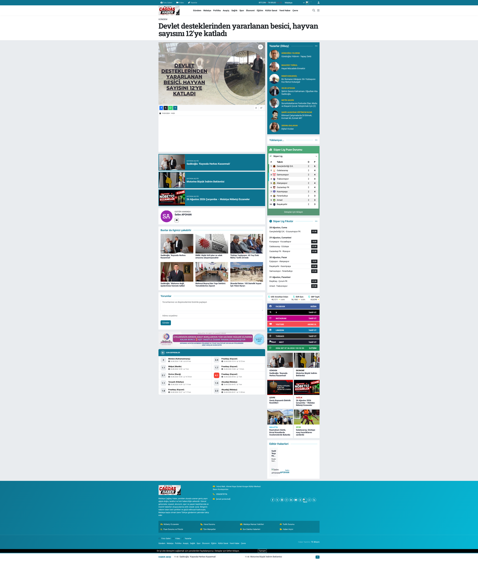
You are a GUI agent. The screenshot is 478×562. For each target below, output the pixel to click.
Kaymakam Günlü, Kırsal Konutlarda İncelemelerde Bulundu (279, 432)
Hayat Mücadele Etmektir (293, 68)
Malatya (207, 10)
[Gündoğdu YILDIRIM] (274, 54)
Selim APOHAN (183, 214)
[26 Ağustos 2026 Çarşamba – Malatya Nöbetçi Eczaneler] (307, 387)
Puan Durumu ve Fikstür (173, 529)
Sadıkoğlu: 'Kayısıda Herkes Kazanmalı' (278, 374)
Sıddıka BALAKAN (289, 125)
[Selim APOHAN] (167, 216)
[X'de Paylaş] (166, 108)
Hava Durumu (209, 524)
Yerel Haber (284, 10)
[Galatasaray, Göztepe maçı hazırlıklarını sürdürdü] (307, 417)
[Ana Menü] (318, 10)
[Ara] (313, 10)
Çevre (295, 10)
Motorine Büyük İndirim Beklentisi (266, 556)
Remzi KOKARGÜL (289, 76)
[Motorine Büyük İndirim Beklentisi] (307, 360)
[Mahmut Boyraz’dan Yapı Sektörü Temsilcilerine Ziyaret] (211, 271)
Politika (217, 10)
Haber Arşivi (288, 529)
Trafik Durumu (288, 524)
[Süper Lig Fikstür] (316, 221)
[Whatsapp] (309, 500)
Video (181, 2)
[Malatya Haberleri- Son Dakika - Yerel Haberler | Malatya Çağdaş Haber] (169, 10)
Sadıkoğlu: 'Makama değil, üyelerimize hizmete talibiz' (173, 284)
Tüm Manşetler (209, 529)
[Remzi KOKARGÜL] (274, 79)
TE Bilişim (315, 542)
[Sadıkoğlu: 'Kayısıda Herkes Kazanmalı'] (177, 243)
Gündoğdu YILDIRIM (290, 53)
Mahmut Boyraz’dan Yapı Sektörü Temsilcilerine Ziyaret (210, 284)
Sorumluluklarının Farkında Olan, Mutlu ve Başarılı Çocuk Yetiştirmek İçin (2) (299, 104)
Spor (241, 10)
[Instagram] (286, 500)
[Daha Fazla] (175, 108)
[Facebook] (273, 500)
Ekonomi (250, 10)
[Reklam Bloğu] (211, 339)
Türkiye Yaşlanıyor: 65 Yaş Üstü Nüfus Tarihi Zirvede (244, 256)
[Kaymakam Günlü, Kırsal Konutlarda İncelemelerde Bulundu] (280, 417)
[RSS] (314, 500)
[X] (277, 500)
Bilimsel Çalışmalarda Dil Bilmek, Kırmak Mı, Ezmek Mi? (296, 116)
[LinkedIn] (291, 500)
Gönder (165, 322)
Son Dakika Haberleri (251, 529)
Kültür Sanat (271, 10)
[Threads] (300, 500)
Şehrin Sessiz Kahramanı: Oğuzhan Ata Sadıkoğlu (299, 92)
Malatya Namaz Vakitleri (253, 524)
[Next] (305, 500)
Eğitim (260, 10)
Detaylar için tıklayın (293, 212)
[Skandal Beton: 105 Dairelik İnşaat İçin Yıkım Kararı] (246, 271)
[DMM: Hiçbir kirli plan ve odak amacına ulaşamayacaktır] (211, 243)
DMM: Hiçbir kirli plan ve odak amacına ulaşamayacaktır (208, 256)
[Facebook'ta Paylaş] (161, 108)
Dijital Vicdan (287, 129)
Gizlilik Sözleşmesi (248, 551)
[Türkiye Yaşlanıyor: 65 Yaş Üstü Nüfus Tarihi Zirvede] (246, 243)
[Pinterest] (282, 500)
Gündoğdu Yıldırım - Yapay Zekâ (296, 56)
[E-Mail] (177, 220)
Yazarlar (194, 2)
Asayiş (226, 10)
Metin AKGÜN (287, 100)
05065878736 (221, 494)
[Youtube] (296, 500)
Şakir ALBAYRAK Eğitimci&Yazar (296, 112)
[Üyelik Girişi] (318, 2)
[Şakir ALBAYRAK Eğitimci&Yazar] (274, 115)
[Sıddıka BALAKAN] (274, 127)
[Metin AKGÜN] (274, 103)
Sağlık (234, 10)
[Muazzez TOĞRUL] (274, 66)
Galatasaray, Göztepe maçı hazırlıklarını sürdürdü (305, 432)
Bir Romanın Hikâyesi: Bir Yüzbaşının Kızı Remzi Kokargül (298, 80)
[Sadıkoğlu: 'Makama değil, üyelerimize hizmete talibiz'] (177, 271)
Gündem (197, 10)
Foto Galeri (167, 2)
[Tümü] (316, 46)
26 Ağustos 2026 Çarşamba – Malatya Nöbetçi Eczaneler (305, 402)
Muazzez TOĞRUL (289, 65)
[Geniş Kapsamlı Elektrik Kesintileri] (280, 387)
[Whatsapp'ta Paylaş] (170, 108)
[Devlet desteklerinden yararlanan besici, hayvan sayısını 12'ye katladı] (211, 73)
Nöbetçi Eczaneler (171, 524)
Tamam (262, 551)
